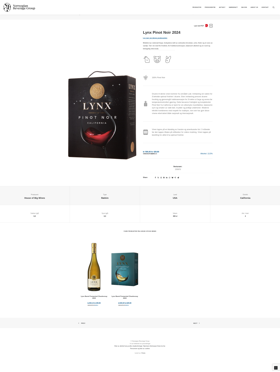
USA (175, 198)
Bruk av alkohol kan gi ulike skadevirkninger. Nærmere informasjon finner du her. (140, 346)
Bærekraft (233, 7)
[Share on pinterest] (164, 177)
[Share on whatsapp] (169, 177)
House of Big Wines (34, 198)
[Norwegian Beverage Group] (19, 7)
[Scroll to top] (276, 368)
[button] (274, 7)
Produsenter (210, 7)
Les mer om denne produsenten (155, 38)
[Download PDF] (206, 27)
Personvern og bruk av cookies (140, 348)
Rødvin (104, 198)
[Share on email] (178, 177)
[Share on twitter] (158, 177)
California (245, 198)
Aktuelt (222, 7)
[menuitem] (197, 7)
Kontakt (265, 7)
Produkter (196, 7)
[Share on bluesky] (172, 177)
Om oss (244, 7)
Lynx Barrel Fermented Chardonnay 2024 (125, 297)
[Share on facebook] (155, 177)
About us (254, 7)
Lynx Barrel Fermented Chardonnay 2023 (94, 297)
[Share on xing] (175, 177)
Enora (143, 353)
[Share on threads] (161, 177)
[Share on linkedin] (166, 177)
